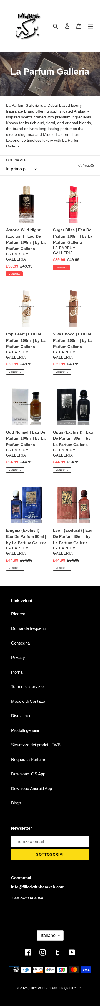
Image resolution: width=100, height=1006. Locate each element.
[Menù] (90, 26)
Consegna (20, 643)
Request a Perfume (28, 759)
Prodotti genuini (25, 730)
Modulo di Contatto (28, 701)
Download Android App (31, 788)
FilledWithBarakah (43, 988)
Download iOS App (28, 773)
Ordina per (16, 160)
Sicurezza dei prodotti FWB (36, 744)
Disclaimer (21, 715)
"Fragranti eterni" (71, 988)
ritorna (16, 672)
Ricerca (18, 614)
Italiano (48, 935)
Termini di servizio (27, 686)
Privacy (18, 657)
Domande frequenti (28, 628)
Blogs (16, 803)
